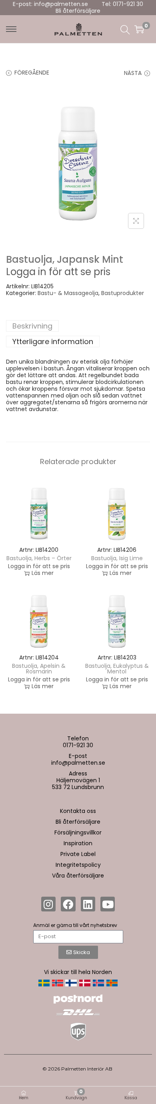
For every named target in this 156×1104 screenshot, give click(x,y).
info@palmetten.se (78, 763)
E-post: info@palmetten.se (50, 4)
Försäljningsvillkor (78, 832)
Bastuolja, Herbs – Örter (39, 558)
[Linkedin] (88, 904)
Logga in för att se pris (58, 271)
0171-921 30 (78, 745)
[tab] (78, 326)
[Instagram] (48, 904)
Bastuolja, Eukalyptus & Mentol (117, 668)
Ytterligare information (52, 341)
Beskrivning (32, 326)
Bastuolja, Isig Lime (117, 558)
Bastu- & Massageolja (68, 293)
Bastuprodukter (122, 293)
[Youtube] (107, 904)
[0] (139, 29)
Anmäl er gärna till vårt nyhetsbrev (75, 925)
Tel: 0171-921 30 (122, 4)
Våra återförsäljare (78, 876)
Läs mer (43, 573)
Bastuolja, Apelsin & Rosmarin (39, 668)
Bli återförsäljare (78, 11)
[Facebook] (68, 904)
